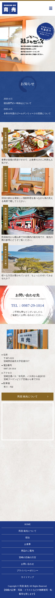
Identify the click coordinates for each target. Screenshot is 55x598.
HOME (27, 524)
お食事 (27, 544)
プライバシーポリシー (27, 570)
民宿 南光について (27, 396)
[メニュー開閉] (50, 8)
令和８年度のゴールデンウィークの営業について (27, 113)
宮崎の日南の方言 (27, 557)
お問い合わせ (27, 564)
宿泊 (27, 537)
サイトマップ (27, 577)
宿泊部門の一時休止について (17, 103)
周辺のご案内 (27, 551)
